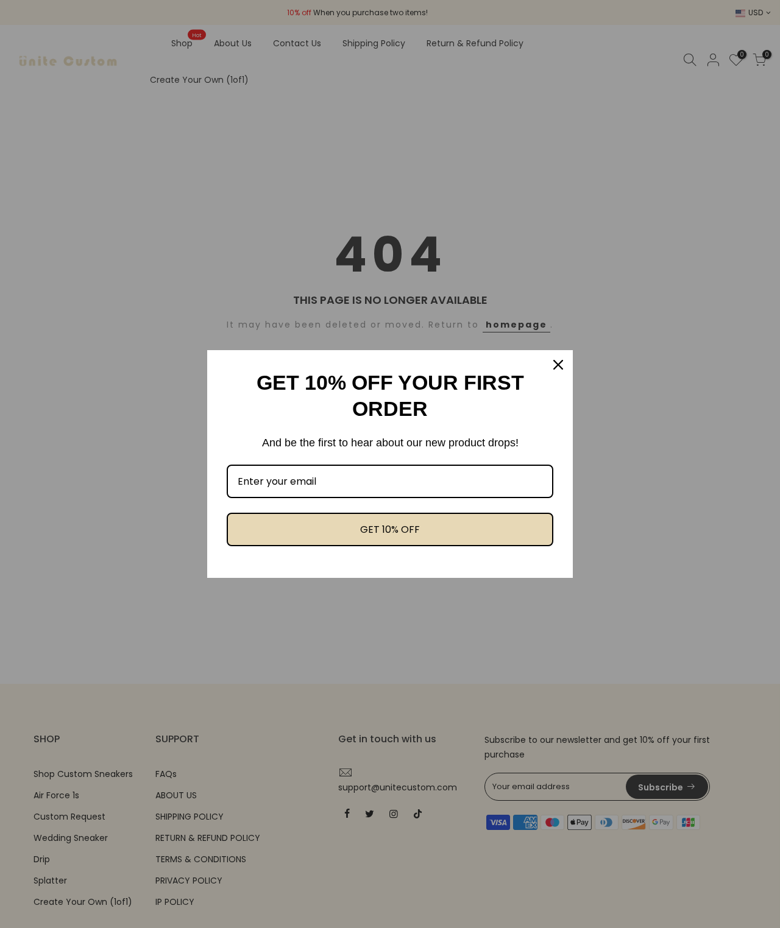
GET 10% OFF (390, 529)
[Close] (558, 364)
